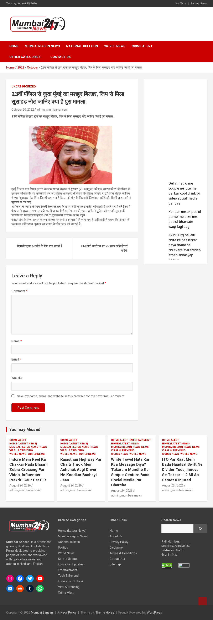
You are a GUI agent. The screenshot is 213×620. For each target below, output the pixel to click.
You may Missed (24, 429)
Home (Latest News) (23, 443)
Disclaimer (117, 547)
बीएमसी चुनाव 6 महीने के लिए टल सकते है (39, 246)
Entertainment (140, 440)
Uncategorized (23, 86)
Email (16, 359)
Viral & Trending (21, 450)
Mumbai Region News (42, 46)
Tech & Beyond (68, 576)
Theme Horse (104, 612)
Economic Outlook (70, 581)
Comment (19, 291)
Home (14, 46)
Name (16, 341)
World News (114, 46)
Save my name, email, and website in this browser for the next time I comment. (71, 396)
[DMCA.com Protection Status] (166, 565)
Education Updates (71, 564)
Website (16, 378)
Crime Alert (142, 46)
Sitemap (115, 564)
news (43, 446)
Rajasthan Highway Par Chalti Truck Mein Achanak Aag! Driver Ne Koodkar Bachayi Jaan (81, 469)
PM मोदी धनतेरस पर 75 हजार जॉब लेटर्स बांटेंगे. (104, 248)
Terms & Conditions (123, 553)
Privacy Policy (119, 542)
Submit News (199, 3)
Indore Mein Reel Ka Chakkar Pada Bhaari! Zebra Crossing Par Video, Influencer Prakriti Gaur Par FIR (28, 469)
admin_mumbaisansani (52, 109)
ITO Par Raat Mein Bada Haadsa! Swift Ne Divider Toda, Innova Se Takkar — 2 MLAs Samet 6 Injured (182, 469)
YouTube (181, 3)
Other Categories (25, 57)
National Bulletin (82, 46)
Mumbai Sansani (42, 612)
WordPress (154, 612)
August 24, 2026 (20, 485)
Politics (63, 547)
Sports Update (68, 559)
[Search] (200, 528)
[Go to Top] (202, 601)
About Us (116, 536)
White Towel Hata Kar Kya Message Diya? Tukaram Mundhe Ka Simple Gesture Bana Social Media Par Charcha (130, 472)
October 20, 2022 (22, 109)
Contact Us (60, 57)
